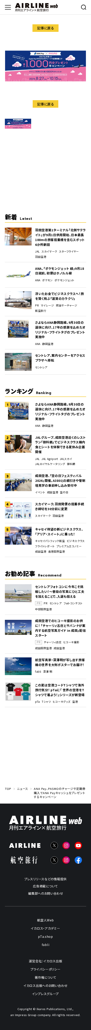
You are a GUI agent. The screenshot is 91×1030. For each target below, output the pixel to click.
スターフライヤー (69, 251)
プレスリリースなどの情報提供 (45, 879)
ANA (37, 280)
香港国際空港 (56, 551)
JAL (37, 251)
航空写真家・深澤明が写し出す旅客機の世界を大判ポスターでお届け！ (60, 662)
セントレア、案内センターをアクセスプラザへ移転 (60, 357)
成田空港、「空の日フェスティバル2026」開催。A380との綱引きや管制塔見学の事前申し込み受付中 (60, 480)
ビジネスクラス (76, 541)
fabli (38, 671)
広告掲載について (45, 886)
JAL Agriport (50, 459)
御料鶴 (71, 464)
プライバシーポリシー (45, 969)
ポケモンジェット (64, 280)
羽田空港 (40, 256)
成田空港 (52, 492)
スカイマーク (49, 251)
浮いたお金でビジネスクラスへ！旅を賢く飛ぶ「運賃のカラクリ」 (59, 296)
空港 (75, 701)
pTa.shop (45, 936)
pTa (37, 701)
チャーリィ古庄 (52, 642)
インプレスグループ (45, 994)
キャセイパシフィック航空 (50, 541)
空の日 (64, 492)
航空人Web (45, 920)
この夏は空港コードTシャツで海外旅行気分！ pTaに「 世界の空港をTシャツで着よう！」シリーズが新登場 (60, 690)
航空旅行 (40, 310)
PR (37, 305)
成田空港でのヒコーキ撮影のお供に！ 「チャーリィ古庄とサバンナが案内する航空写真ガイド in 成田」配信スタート (60, 628)
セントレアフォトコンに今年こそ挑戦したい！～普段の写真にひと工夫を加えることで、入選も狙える (59, 591)
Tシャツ (46, 701)
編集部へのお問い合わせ (45, 893)
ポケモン (47, 280)
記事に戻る (45, 27)
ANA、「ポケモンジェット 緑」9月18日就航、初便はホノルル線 (59, 271)
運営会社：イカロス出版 (45, 961)
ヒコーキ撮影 (71, 642)
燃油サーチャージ (66, 305)
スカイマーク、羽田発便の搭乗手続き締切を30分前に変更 (59, 506)
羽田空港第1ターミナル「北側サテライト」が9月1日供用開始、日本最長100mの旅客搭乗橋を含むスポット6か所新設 (60, 237)
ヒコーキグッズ (61, 701)
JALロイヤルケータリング (50, 464)
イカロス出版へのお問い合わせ (45, 985)
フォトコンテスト (73, 603)
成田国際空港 (43, 648)
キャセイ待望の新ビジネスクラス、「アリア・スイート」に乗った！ (59, 531)
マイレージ (47, 305)
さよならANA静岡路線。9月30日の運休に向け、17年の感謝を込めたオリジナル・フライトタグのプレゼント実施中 (60, 329)
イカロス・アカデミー (45, 928)
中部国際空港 (43, 609)
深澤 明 (47, 671)
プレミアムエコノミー (69, 546)
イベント (40, 492)
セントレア (41, 367)
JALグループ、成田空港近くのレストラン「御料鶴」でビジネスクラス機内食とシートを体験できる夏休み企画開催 (60, 444)
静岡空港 (47, 344)
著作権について (46, 977)
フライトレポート (45, 546)
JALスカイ (66, 459)
